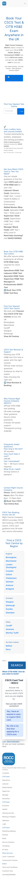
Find (20, 111)
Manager (5, 795)
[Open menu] (25, 3)
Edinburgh (8, 333)
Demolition (6, 798)
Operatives (6, 780)
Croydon (9, 571)
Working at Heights (9, 817)
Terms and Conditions (10, 867)
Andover (9, 585)
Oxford (9, 574)
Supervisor (6, 791)
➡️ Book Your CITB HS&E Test (14, 78)
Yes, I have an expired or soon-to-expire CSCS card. (14, 715)
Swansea (10, 629)
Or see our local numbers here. (13, 745)
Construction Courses (9, 860)
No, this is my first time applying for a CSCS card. (13, 730)
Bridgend (10, 589)
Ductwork (5, 806)
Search (4, 660)
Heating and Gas (8, 813)
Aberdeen (10, 612)
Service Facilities (8, 842)
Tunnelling (5, 846)
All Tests (5, 850)
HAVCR (4, 809)
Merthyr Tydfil (12, 633)
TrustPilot (5, 773)
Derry (8, 649)
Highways (5, 820)
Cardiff (7, 328)
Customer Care (7, 871)
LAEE (4, 824)
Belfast (9, 646)
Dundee (9, 609)
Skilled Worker (7, 787)
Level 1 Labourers (8, 856)
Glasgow (8, 331)
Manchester (9, 325)
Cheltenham (11, 578)
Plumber (5, 835)
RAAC (4, 838)
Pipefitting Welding (9, 831)
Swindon (9, 581)
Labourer (5, 784)
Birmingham (9, 322)
